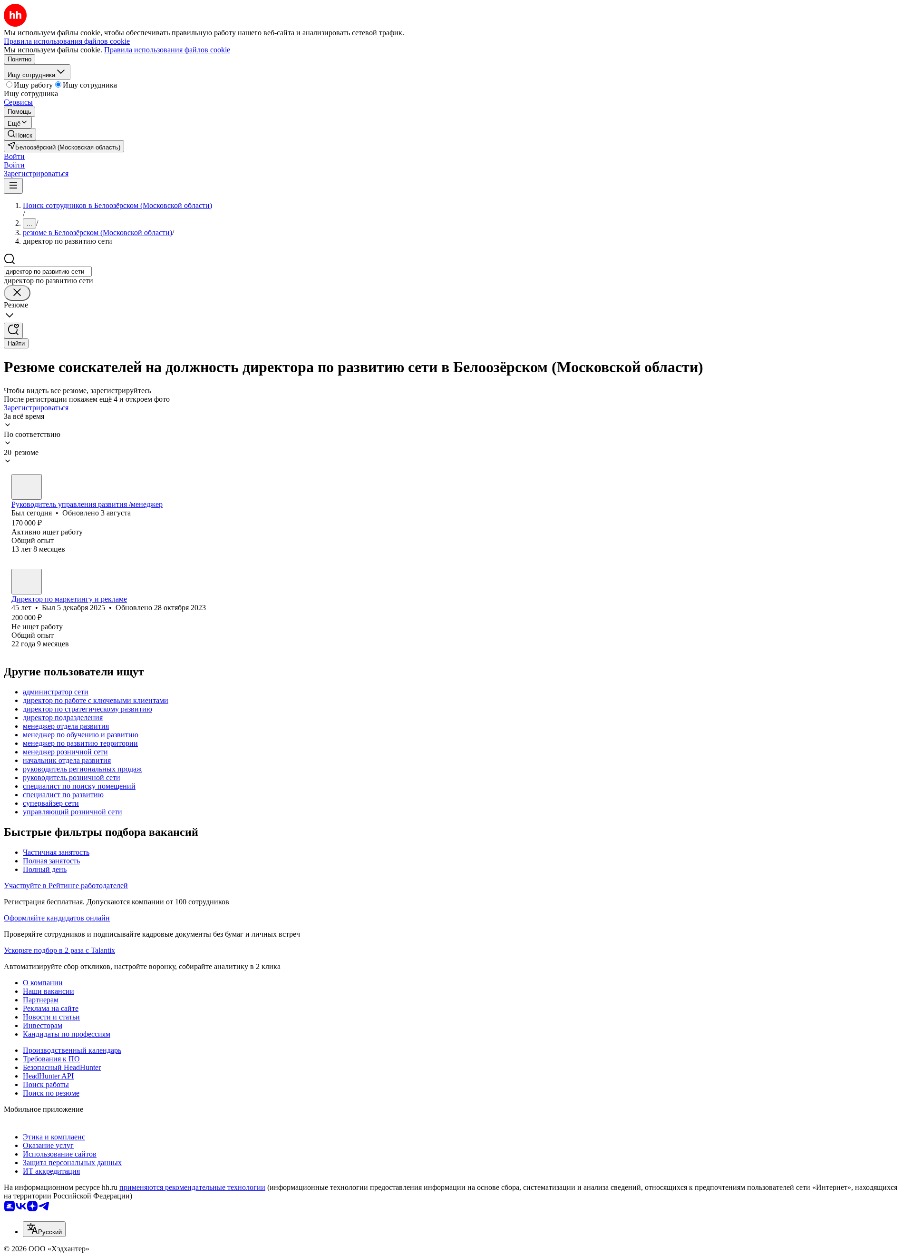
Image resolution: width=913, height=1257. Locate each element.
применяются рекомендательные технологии (192, 1187)
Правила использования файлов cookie (167, 50)
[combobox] (48, 272)
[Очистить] (17, 293)
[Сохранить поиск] (13, 330)
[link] (20, 134)
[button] (14, 156)
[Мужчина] (26, 487)
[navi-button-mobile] (13, 186)
